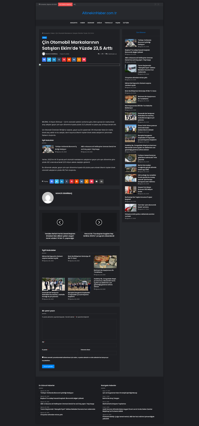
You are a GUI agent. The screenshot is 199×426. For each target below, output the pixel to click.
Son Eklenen (141, 32)
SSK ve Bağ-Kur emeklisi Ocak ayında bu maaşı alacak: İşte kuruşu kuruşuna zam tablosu (147, 178)
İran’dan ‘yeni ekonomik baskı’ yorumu (147, 206)
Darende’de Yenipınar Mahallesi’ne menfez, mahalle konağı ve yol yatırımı (53, 295)
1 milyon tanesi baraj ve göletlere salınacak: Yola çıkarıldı (147, 157)
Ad (43, 342)
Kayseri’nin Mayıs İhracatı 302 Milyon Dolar (145, 189)
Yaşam (117, 23)
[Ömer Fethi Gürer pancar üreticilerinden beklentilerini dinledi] (130, 128)
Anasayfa (73, 23)
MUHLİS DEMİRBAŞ (52, 54)
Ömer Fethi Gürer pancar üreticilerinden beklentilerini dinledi (147, 128)
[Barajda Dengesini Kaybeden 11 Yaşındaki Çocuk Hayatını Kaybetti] (79, 284)
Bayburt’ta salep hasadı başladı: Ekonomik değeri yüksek (137, 51)
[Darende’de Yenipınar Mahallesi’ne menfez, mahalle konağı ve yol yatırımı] (53, 284)
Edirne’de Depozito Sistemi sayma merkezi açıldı (52, 257)
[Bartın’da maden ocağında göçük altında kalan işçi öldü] (130, 168)
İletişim (126, 23)
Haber (82, 23)
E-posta (45, 349)
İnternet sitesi (85, 349)
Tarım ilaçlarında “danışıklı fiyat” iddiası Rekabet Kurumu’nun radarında (146, 68)
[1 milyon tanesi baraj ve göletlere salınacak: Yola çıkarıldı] (130, 158)
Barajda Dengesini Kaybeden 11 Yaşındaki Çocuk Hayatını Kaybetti (79, 295)
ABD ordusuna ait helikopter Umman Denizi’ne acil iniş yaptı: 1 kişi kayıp (97, 4)
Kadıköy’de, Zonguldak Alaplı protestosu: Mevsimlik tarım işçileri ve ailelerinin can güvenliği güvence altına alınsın (105, 283)
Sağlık (99, 23)
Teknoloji (108, 23)
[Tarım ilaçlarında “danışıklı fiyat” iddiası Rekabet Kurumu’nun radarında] (130, 68)
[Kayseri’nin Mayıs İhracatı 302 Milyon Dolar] (130, 190)
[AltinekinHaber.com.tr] (99, 12)
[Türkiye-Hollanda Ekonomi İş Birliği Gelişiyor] (48, 149)
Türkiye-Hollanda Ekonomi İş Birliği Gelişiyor (144, 42)
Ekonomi (91, 23)
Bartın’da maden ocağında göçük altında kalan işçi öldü (147, 167)
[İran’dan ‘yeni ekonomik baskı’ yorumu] (130, 208)
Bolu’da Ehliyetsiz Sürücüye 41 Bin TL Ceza (79, 257)
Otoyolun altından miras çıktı (136, 78)
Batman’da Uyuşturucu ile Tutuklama (104, 271)
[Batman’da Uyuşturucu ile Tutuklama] (105, 261)
